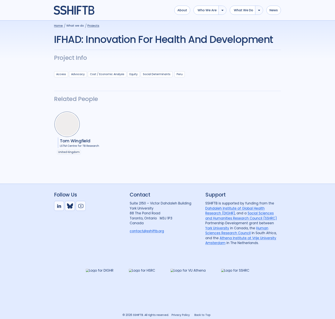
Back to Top (202, 315)
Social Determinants (156, 74)
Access (61, 74)
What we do (243, 10)
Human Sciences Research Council (236, 231)
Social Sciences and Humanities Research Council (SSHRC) (241, 216)
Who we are (207, 10)
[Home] (112, 10)
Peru (180, 74)
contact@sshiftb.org (147, 231)
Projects (93, 25)
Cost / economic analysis (107, 74)
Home (58, 25)
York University (217, 228)
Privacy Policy (181, 315)
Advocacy (78, 74)
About (182, 10)
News (273, 10)
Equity (134, 74)
